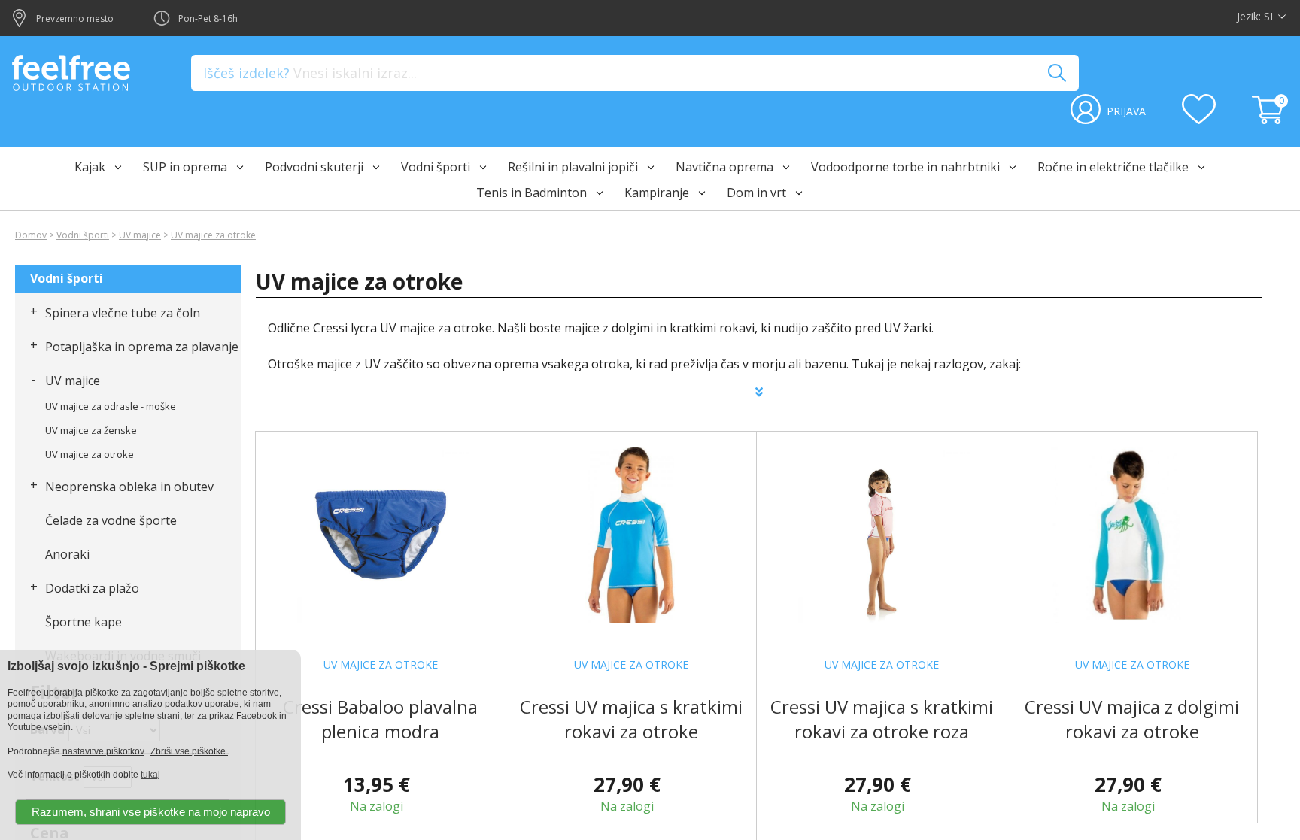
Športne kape (83, 622)
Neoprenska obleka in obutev (129, 486)
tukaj (150, 774)
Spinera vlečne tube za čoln (122, 313)
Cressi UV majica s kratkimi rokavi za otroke (631, 719)
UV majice (140, 235)
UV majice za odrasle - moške (110, 406)
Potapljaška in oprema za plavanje (141, 346)
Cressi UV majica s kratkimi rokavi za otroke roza (881, 719)
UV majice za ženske (91, 430)
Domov (31, 235)
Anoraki (67, 554)
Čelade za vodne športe (111, 520)
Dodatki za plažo (92, 588)
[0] (1270, 119)
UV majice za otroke (213, 235)
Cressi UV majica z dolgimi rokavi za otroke (1132, 719)
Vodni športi (82, 235)
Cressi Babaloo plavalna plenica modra (380, 719)
